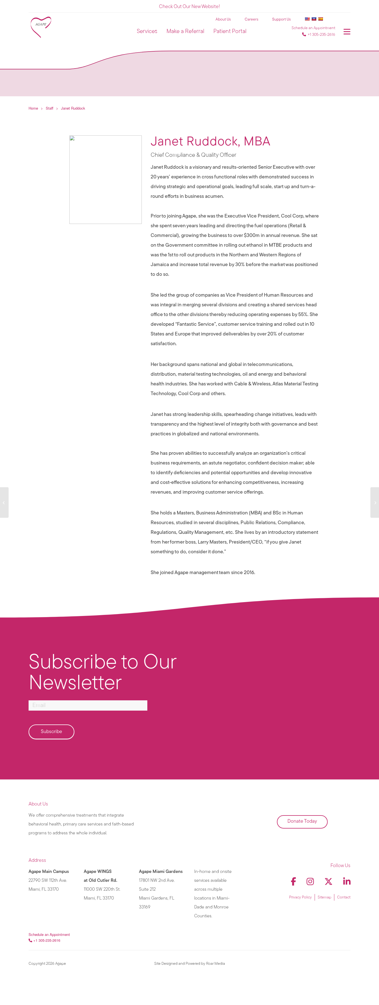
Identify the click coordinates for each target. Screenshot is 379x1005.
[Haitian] (313, 19)
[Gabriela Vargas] (4, 502)
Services (147, 31)
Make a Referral (185, 31)
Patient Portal (229, 31)
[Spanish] (320, 19)
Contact (343, 897)
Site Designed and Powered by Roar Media (189, 964)
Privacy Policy (300, 897)
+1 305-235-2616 (321, 35)
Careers (251, 19)
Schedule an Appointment (313, 28)
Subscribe (51, 731)
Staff (49, 108)
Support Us (281, 19)
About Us (223, 19)
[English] (307, 19)
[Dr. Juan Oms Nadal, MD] (374, 502)
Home (33, 108)
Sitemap (324, 897)
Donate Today (302, 821)
